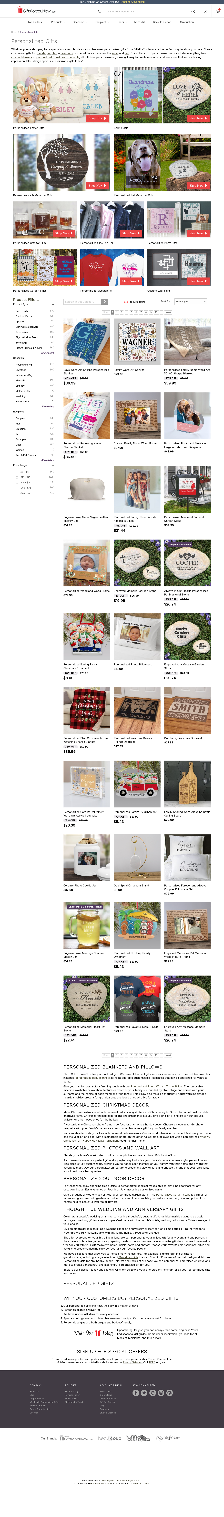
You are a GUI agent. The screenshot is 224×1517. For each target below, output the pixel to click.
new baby (67, 53)
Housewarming (35, 364)
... (161, 312)
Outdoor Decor (35, 316)
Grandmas (35, 428)
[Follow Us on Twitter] (144, 1393)
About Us (34, 1391)
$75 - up (25, 493)
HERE (152, 1362)
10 (156, 312)
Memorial (35, 380)
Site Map (34, 1412)
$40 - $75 (25, 488)
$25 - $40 (25, 482)
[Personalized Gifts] (36, 11)
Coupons (104, 1409)
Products (56, 22)
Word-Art (139, 22)
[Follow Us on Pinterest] (152, 1393)
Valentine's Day (35, 375)
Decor (120, 22)
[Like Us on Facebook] (135, 1393)
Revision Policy (72, 1395)
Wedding (35, 396)
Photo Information (108, 1398)
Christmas (35, 370)
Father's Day (35, 401)
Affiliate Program (38, 1405)
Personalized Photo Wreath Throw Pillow (156, 1086)
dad (127, 53)
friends (41, 53)
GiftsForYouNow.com (100, 1483)
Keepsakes (35, 332)
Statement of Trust (74, 1402)
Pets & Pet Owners (35, 455)
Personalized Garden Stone (173, 1194)
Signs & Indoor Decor (35, 337)
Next (168, 312)
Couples (35, 418)
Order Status (106, 1395)
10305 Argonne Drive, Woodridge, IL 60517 (121, 1480)
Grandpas (35, 439)
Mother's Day (35, 391)
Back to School (162, 22)
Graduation (187, 22)
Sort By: (166, 301)
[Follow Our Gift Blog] (169, 1393)
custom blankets (21, 57)
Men (35, 423)
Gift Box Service (107, 1402)
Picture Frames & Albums (35, 347)
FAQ (102, 1405)
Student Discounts (109, 1412)
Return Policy (71, 1398)
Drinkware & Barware (35, 326)
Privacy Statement (133, 1362)
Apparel (35, 321)
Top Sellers (35, 22)
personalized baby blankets (92, 1078)
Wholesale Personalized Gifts (44, 1402)
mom (115, 53)
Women (35, 450)
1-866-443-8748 (141, 1483)
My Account (105, 1391)
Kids (35, 434)
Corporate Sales (38, 1398)
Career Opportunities (40, 1409)
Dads (35, 444)
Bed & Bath (35, 311)
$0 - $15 (24, 472)
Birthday (35, 385)
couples (52, 53)
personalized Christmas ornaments (57, 57)
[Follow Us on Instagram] (161, 1393)
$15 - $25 (25, 477)
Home (14, 32)
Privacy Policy (71, 1391)
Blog (32, 1395)
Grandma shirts (128, 1257)
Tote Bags (35, 342)
